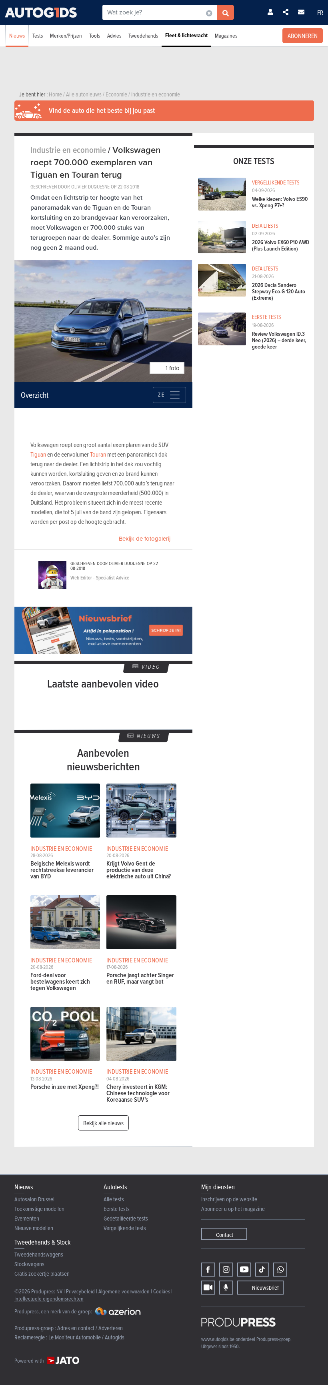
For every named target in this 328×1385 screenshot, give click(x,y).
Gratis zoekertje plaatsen (42, 1273)
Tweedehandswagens (38, 1254)
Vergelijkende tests (125, 1228)
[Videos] (208, 1288)
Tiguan (38, 454)
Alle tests (114, 1199)
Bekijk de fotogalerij (144, 538)
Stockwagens (29, 1264)
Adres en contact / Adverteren (90, 1328)
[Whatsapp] (280, 1270)
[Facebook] (208, 1270)
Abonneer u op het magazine (233, 1209)
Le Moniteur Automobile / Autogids (86, 1337)
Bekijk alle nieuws (103, 1122)
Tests (37, 35)
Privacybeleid (80, 1291)
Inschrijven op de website (229, 1199)
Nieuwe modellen (33, 1228)
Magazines (226, 35)
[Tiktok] (262, 1270)
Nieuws (17, 35)
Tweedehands (143, 35)
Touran (98, 454)
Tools (94, 35)
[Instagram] (226, 1270)
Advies (114, 35)
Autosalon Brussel (34, 1199)
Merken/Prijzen (66, 35)
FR (320, 12)
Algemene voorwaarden (124, 1291)
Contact (224, 1235)
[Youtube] (244, 1270)
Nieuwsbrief (265, 1287)
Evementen (26, 1218)
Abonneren (303, 35)
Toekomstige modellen (39, 1209)
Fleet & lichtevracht (186, 35)
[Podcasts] (226, 1288)
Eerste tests (117, 1209)
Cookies (161, 1291)
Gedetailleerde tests (126, 1218)
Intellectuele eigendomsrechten (49, 1298)
